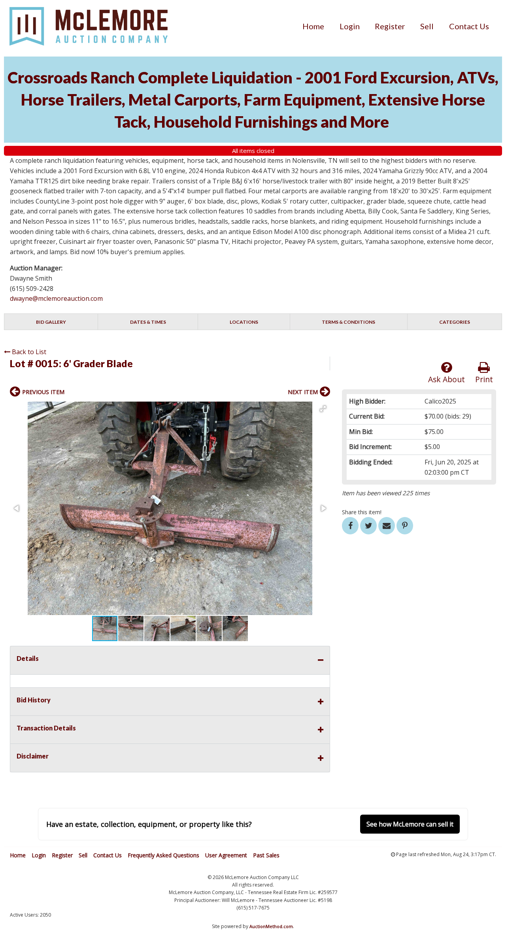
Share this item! (361, 512)
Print (484, 379)
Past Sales (266, 855)
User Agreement (226, 855)
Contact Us (469, 26)
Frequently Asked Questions (163, 855)
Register (390, 26)
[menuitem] (313, 26)
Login (350, 26)
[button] (323, 408)
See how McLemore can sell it (409, 824)
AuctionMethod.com (271, 926)
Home (313, 26)
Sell (427, 26)
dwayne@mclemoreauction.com (56, 298)
